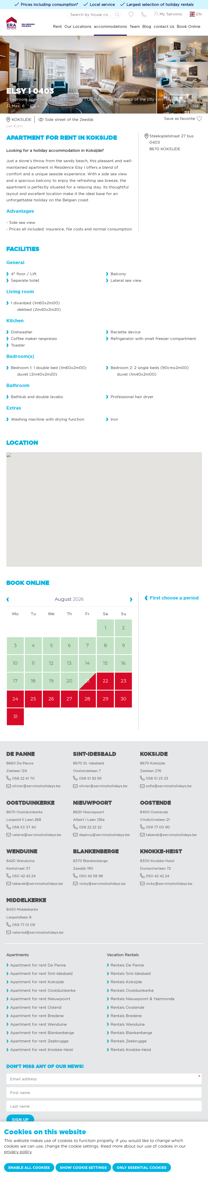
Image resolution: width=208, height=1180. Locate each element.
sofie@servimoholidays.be (169, 786)
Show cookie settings (83, 1168)
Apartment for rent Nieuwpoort (40, 999)
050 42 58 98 (91, 876)
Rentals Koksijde (126, 982)
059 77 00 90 (158, 827)
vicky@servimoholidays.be (102, 884)
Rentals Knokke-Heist (131, 1049)
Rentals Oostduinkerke (132, 990)
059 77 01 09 (23, 925)
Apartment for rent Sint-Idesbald (41, 973)
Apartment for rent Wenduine (38, 1024)
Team (135, 27)
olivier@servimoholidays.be (36, 786)
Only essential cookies (141, 1168)
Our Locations (77, 27)
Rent (57, 27)
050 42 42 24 (24, 876)
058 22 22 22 (90, 827)
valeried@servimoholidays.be (37, 932)
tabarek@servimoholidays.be (171, 835)
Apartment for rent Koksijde (37, 982)
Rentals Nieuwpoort (129, 999)
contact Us (164, 27)
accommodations (110, 27)
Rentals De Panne (127, 965)
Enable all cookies (29, 1168)
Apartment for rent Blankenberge (42, 1033)
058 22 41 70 (23, 778)
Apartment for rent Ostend (35, 1007)
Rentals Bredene (126, 1016)
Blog (146, 27)
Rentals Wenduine (128, 1024)
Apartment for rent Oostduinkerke (43, 990)
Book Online (188, 27)
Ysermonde (164, 999)
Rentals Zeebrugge (129, 1041)
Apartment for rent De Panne (38, 965)
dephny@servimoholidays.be (104, 835)
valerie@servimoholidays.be (36, 835)
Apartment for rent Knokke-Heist (41, 1049)
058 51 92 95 (90, 778)
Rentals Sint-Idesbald (131, 973)
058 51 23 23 (157, 778)
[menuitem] (57, 27)
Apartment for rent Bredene (37, 1016)
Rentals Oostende (127, 1007)
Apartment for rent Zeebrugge (39, 1041)
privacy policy (17, 1151)
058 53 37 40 (24, 827)
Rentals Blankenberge (131, 1033)
